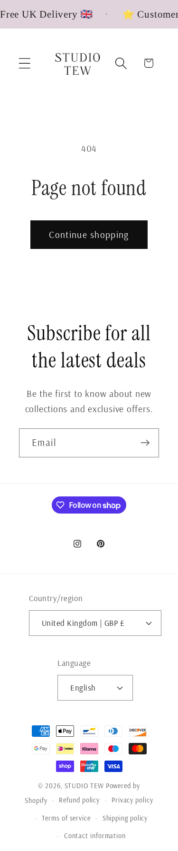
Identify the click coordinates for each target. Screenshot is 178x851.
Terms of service (66, 818)
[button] (24, 63)
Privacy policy (132, 800)
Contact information (95, 835)
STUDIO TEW (84, 786)
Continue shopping (89, 234)
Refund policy (79, 800)
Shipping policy (125, 818)
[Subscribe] (145, 442)
